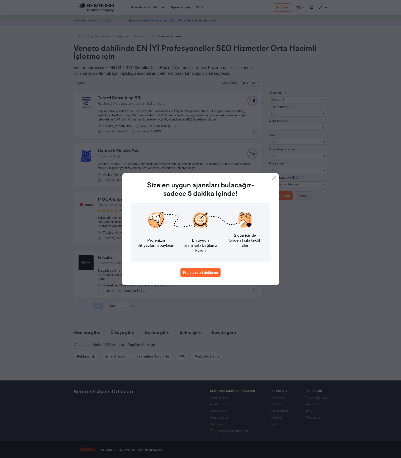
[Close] (274, 178)
